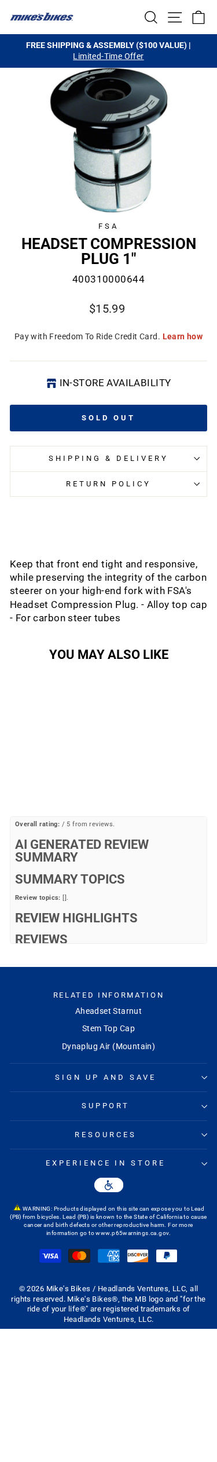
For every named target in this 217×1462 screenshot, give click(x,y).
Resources (106, 1134)
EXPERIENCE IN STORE (106, 1163)
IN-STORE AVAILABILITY (115, 383)
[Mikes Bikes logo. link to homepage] (41, 17)
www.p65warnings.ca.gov (131, 1233)
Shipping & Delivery (108, 458)
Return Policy (108, 483)
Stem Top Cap (108, 1028)
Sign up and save (105, 1077)
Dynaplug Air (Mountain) (109, 1046)
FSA (108, 226)
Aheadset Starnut (108, 1011)
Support (106, 1105)
